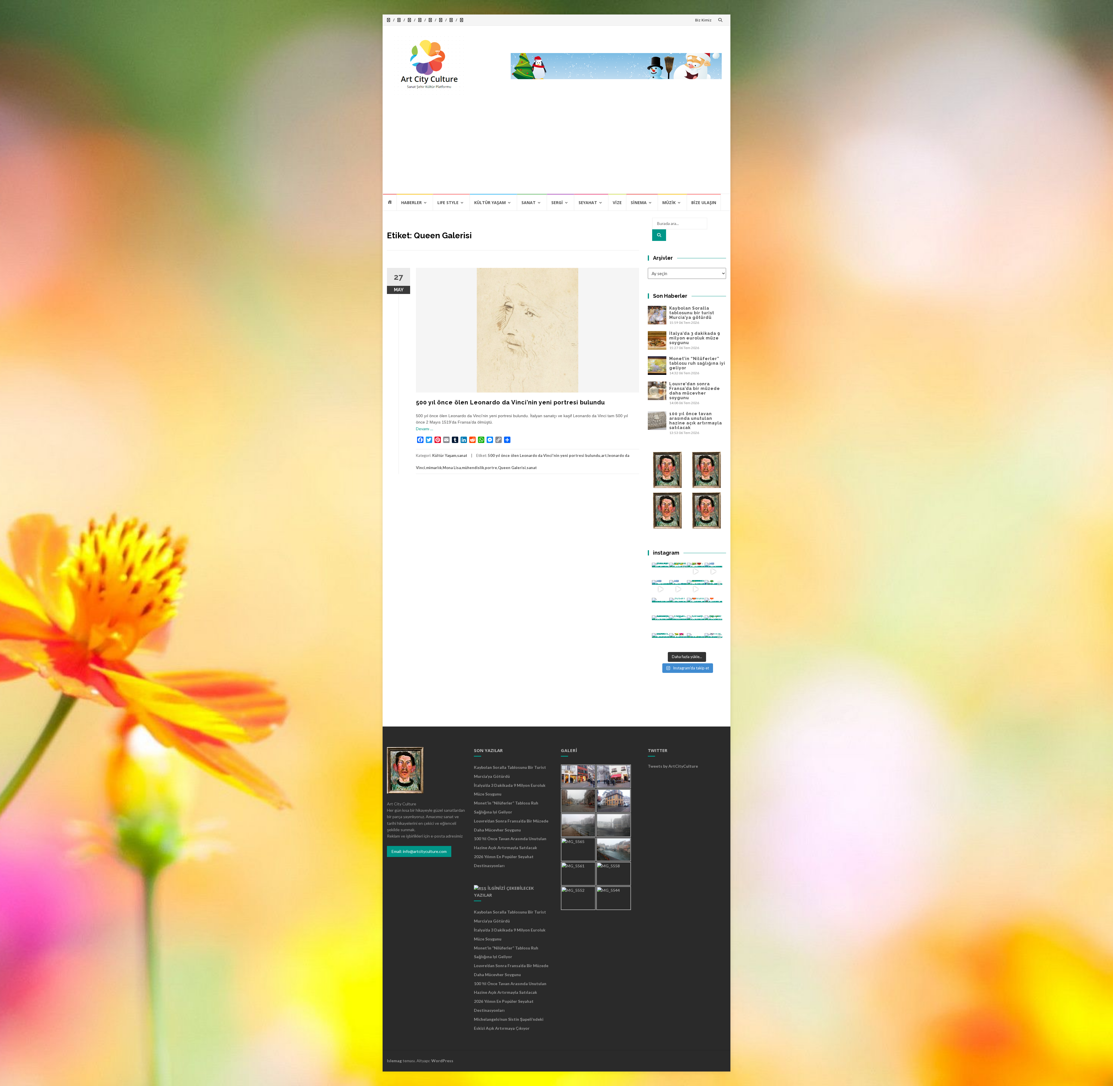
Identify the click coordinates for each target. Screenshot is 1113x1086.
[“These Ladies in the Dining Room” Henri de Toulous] (661, 606)
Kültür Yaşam (490, 202)
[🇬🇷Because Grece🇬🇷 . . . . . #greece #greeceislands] (678, 589)
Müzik (669, 202)
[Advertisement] (556, 149)
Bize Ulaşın (703, 202)
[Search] (659, 235)
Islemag (394, 1060)
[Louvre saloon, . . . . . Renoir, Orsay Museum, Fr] (661, 624)
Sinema (639, 202)
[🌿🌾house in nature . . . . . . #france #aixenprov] (713, 624)
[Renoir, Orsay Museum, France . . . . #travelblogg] (696, 624)
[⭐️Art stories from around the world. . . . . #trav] (696, 589)
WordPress (442, 1060)
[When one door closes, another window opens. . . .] (661, 642)
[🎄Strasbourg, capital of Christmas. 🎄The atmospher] (713, 589)
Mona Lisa (452, 467)
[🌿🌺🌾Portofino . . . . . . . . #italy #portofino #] (678, 642)
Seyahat (588, 202)
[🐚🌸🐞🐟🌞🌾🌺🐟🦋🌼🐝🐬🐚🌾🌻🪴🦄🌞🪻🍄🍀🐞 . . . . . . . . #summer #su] (696, 571)
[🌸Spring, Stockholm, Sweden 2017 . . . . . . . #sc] (713, 642)
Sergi (557, 202)
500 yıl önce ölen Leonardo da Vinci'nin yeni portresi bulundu (544, 455)
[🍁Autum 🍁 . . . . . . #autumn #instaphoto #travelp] (696, 606)
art (604, 455)
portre (491, 467)
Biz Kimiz (703, 20)
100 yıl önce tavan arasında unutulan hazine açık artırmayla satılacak (695, 420)
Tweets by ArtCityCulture (673, 766)
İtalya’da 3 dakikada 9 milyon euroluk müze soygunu (694, 338)
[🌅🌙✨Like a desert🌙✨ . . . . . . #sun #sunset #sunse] (678, 571)
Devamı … (424, 428)
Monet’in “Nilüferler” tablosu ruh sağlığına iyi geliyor (697, 363)
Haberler (411, 202)
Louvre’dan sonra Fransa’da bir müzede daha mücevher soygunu (694, 391)
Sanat (528, 202)
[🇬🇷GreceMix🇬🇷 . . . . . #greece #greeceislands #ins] (713, 571)
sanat (462, 455)
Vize (617, 202)
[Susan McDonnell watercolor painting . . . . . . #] (678, 606)
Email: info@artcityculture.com (419, 851)
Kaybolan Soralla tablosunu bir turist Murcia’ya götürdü (691, 313)
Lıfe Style (448, 202)
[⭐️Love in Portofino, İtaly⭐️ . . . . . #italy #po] (696, 642)
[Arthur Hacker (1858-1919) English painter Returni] (661, 571)
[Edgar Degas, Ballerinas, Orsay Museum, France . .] (678, 624)
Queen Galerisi (512, 467)
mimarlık (434, 467)
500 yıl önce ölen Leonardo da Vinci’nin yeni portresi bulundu (510, 402)
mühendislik (473, 467)
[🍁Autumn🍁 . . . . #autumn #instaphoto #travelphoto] (713, 606)
